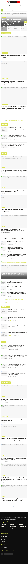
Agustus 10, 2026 (10, 289)
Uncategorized (22, 526)
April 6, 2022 (3, 482)
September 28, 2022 (4, 461)
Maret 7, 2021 (14, 328)
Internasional (4, 78)
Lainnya (3, 455)
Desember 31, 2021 (4, 502)
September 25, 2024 (4, 402)
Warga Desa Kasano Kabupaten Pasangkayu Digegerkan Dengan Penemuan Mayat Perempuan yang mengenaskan (16, 255)
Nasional (21, 524)
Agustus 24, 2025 (12, 130)
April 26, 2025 (3, 59)
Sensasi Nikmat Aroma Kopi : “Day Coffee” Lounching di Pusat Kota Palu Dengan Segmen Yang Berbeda (17, 373)
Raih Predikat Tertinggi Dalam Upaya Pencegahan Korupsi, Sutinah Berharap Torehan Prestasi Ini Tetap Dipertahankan (14, 479)
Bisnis (2, 528)
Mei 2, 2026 (3, 173)
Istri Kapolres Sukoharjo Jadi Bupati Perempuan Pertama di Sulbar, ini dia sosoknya (15, 248)
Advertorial (3, 524)
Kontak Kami (3, 539)
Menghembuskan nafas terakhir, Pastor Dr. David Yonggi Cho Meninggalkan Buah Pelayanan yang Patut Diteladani (13, 108)
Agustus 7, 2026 (10, 296)
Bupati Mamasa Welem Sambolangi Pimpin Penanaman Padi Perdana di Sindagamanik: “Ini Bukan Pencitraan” (12, 231)
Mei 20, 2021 (12, 376)
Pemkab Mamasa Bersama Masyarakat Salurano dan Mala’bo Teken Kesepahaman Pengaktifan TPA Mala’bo (16, 294)
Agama (2, 526)
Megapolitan (13, 529)
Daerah (3, 187)
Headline (4, 17)
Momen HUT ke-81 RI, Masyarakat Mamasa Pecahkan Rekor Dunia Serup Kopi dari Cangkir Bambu (11, 21)
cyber (4, 24)
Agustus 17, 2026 (4, 277)
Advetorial (3, 541)
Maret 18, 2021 (14, 320)
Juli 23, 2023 (3, 84)
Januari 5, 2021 (14, 335)
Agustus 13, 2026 (10, 284)
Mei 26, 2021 (12, 367)
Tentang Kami (4, 536)
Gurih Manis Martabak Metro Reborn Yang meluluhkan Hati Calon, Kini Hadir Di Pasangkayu (17, 357)
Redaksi (2, 538)
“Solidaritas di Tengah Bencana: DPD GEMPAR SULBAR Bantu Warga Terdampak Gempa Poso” (17, 137)
